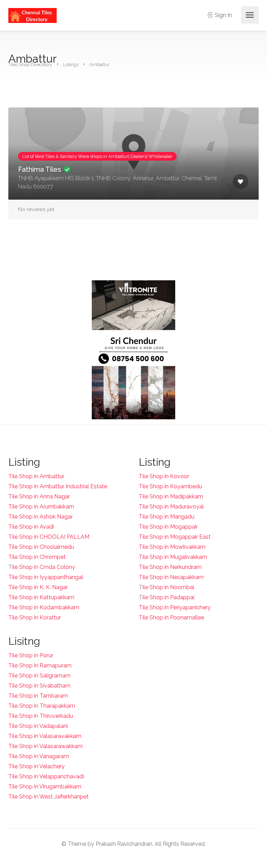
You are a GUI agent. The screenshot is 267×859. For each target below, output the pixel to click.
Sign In (222, 15)
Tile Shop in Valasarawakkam (45, 746)
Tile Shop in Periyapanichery (175, 607)
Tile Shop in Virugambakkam (44, 786)
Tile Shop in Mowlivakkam (172, 547)
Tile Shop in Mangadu (166, 516)
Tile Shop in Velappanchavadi (46, 776)
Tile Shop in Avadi (31, 526)
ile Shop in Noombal (168, 587)
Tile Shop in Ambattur (36, 476)
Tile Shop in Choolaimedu (41, 547)
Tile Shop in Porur (30, 655)
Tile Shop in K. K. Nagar (38, 587)
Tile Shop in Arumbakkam (41, 506)
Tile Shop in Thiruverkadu (40, 716)
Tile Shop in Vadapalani (38, 726)
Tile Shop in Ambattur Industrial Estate (57, 486)
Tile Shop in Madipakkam (171, 496)
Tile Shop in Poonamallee (171, 617)
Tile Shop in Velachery (36, 766)
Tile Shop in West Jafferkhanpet (48, 796)
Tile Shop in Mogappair (168, 526)
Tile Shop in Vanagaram (38, 756)
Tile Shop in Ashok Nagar (40, 516)
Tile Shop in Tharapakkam (41, 706)
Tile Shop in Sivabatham (39, 685)
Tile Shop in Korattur (34, 617)
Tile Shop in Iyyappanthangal (45, 577)
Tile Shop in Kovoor (164, 476)
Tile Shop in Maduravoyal (171, 506)
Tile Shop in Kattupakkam (41, 597)
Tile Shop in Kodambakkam (43, 607)
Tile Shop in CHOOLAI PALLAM (48, 536)
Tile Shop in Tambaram (38, 695)
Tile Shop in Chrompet (37, 557)
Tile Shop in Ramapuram (40, 665)
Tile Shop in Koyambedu (170, 486)
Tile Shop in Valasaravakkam (44, 736)
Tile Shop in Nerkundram (170, 567)
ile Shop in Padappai (168, 597)
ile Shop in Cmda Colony (43, 567)
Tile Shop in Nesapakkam (171, 577)
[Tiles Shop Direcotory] (32, 15)
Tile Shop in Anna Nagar (39, 496)
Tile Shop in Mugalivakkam (173, 557)
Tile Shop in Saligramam (39, 675)
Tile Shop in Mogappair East (175, 536)
